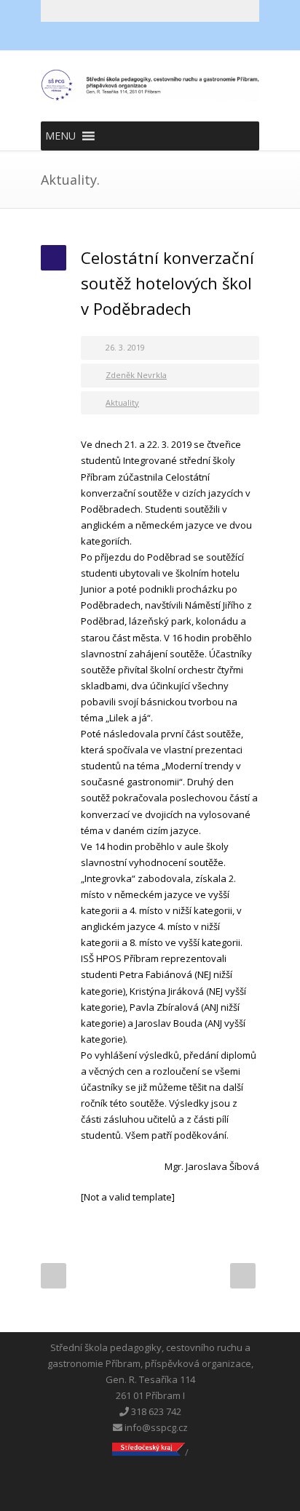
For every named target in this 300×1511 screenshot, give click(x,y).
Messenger (150, 36)
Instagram (179, 36)
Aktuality (122, 402)
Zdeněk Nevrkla (136, 374)
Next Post (243, 1275)
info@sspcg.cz (155, 1427)
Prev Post (53, 1275)
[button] (60, 136)
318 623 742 (155, 1411)
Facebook (120, 36)
